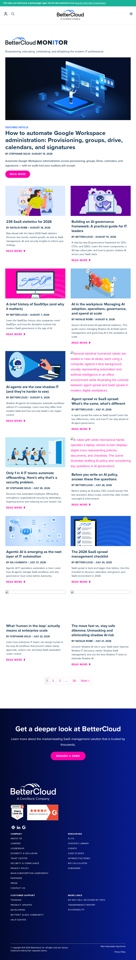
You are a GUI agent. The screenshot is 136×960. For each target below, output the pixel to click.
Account (6, 13)
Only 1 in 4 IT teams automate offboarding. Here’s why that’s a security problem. (31, 477)
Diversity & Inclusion (24, 853)
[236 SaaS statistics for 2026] (35, 200)
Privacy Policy (20, 868)
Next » (85, 681)
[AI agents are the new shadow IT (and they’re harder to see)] (35, 366)
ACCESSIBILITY (76, 909)
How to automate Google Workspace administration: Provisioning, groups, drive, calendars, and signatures (64, 140)
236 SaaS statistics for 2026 (29, 222)
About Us (16, 838)
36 (74, 681)
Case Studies (76, 853)
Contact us (18, 888)
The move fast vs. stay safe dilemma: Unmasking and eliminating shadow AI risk (93, 630)
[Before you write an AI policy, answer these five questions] (101, 453)
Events (72, 848)
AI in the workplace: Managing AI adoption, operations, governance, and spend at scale (99, 309)
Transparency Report (81, 905)
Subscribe (74, 868)
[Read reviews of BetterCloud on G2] (42, 811)
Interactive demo (79, 858)
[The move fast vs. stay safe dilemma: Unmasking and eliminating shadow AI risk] (101, 605)
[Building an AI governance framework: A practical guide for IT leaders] (101, 200)
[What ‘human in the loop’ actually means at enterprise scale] (35, 605)
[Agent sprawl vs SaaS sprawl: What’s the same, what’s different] (101, 372)
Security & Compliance (25, 863)
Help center (18, 920)
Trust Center (19, 858)
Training (16, 900)
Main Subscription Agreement (30, 873)
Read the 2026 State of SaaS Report (90, 3)
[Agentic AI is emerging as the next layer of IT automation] (35, 531)
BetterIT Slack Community (27, 915)
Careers (16, 843)
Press (14, 883)
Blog (71, 838)
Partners (16, 878)
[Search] (13, 13)
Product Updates (21, 905)
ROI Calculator (77, 863)
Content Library (78, 843)
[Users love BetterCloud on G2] (17, 811)
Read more (15, 251)
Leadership (17, 848)
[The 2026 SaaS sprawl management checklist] (101, 531)
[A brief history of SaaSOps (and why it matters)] (35, 283)
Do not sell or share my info (86, 900)
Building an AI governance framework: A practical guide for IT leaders (99, 226)
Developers (18, 910)
